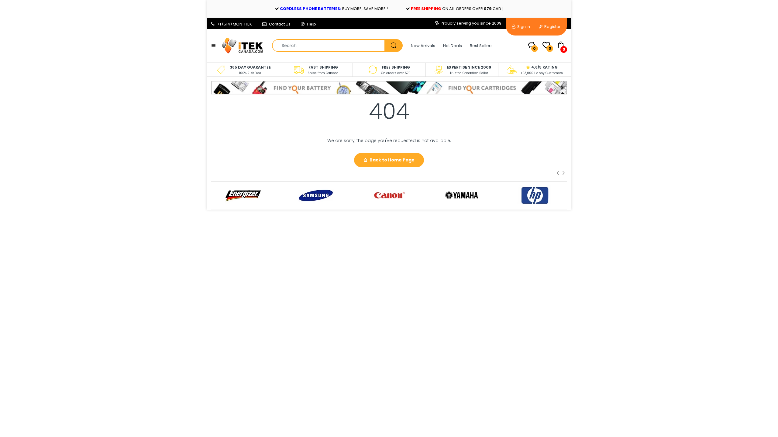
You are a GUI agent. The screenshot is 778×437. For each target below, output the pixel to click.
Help (311, 24)
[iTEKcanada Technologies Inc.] (242, 45)
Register (552, 26)
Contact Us (280, 24)
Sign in (523, 26)
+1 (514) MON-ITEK (234, 24)
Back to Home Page (392, 160)
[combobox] (337, 45)
